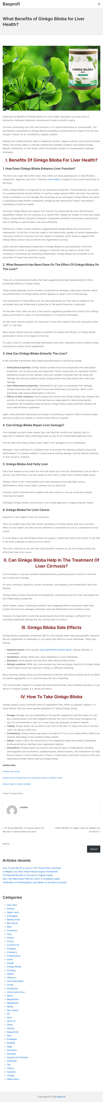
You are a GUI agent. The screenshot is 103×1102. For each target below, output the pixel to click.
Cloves (10, 937)
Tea (9, 1064)
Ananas (10, 908)
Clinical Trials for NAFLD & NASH (17, 784)
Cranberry (12, 952)
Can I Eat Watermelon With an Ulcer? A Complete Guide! (31, 878)
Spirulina (11, 1053)
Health (10, 974)
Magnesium (13, 999)
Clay (9, 934)
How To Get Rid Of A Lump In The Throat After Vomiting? (32, 868)
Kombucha (12, 988)
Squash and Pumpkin (17, 1057)
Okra (9, 1017)
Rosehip (11, 1042)
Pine (9, 1035)
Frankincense (13, 955)
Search (6, 843)
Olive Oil (11, 1021)
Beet (9, 926)
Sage (9, 1046)
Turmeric (11, 1072)
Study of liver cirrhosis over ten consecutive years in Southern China (32, 778)
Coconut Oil (13, 944)
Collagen (11, 948)
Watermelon (13, 1079)
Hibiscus (11, 977)
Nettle (10, 1006)
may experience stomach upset (55, 649)
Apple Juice (13, 912)
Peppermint (13, 1032)
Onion (10, 1024)
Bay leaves (12, 923)
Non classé (12, 1010)
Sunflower (12, 1061)
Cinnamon (12, 930)
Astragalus (12, 916)
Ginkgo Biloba (17, 793)
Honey (10, 984)
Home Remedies (15, 981)
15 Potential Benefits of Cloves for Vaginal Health (28, 875)
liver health (53, 179)
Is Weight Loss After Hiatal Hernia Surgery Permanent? (30, 871)
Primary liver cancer (11, 771)
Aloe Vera (12, 905)
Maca (9, 995)
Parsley (10, 1028)
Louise (24, 807)
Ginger (10, 963)
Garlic (10, 959)
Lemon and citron (16, 992)
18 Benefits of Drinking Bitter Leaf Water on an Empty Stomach (35, 882)
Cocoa (10, 941)
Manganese (13, 1003)
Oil (8, 1013)
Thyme (10, 1068)
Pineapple (12, 1039)
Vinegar (11, 1075)
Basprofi (61, 1096)
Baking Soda (13, 919)
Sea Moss (12, 1050)
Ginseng (11, 970)
